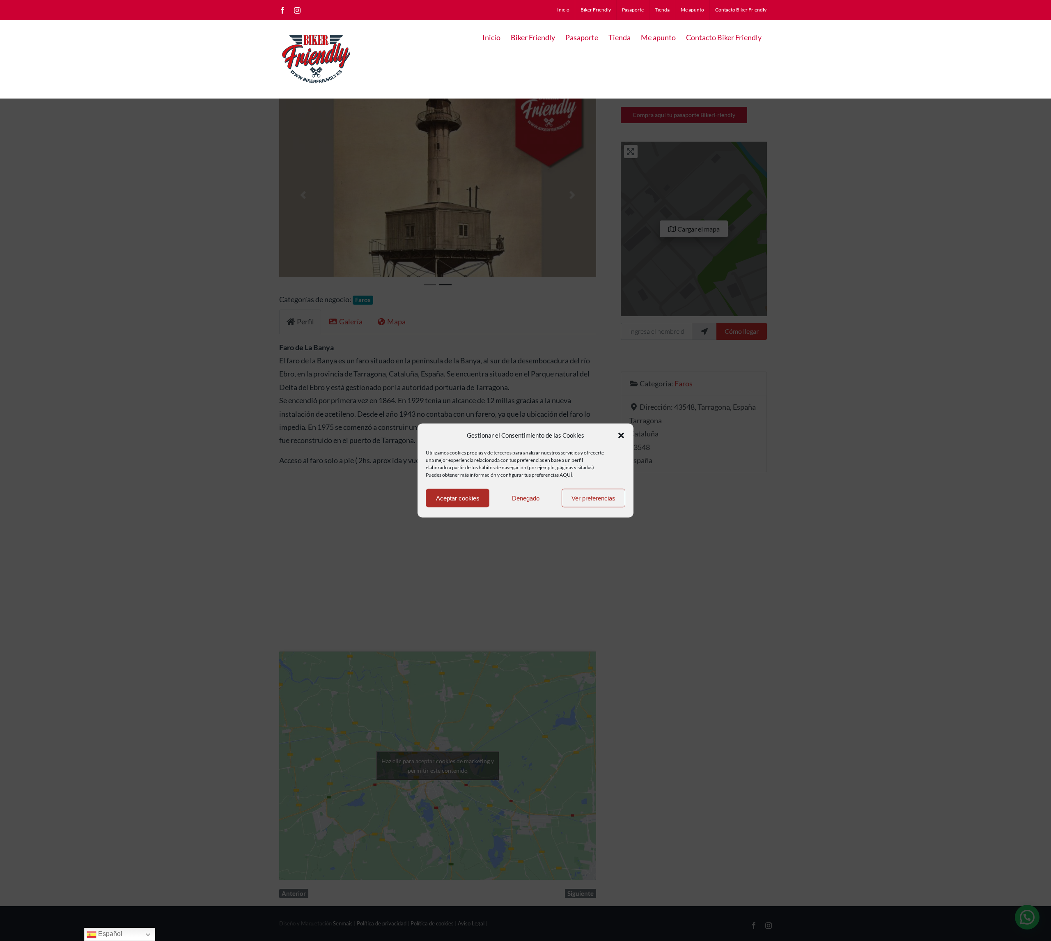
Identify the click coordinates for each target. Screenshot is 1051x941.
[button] (621, 435)
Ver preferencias (593, 497)
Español (109, 933)
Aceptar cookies (458, 497)
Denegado (525, 497)
